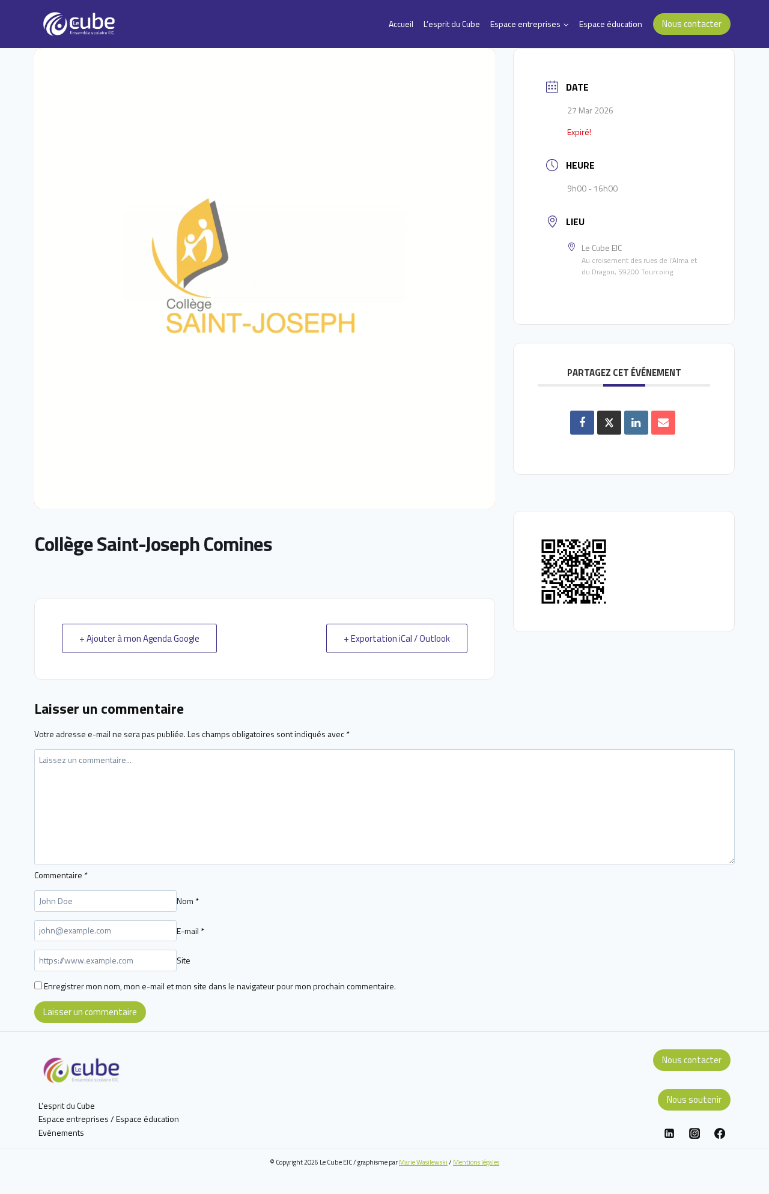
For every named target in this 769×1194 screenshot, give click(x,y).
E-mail (190, 930)
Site (183, 960)
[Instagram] (694, 1133)
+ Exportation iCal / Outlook (397, 638)
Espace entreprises (73, 1118)
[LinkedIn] (636, 423)
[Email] (663, 423)
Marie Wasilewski (423, 1162)
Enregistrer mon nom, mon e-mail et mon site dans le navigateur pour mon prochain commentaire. (220, 986)
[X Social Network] (609, 423)
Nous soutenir (694, 1099)
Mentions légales (476, 1162)
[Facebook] (720, 1133)
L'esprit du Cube (66, 1105)
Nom (188, 900)
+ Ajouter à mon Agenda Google (139, 638)
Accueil (401, 23)
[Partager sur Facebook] (582, 423)
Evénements (61, 1132)
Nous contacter (692, 24)
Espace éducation (610, 23)
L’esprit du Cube (452, 23)
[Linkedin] (669, 1133)
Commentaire (61, 875)
